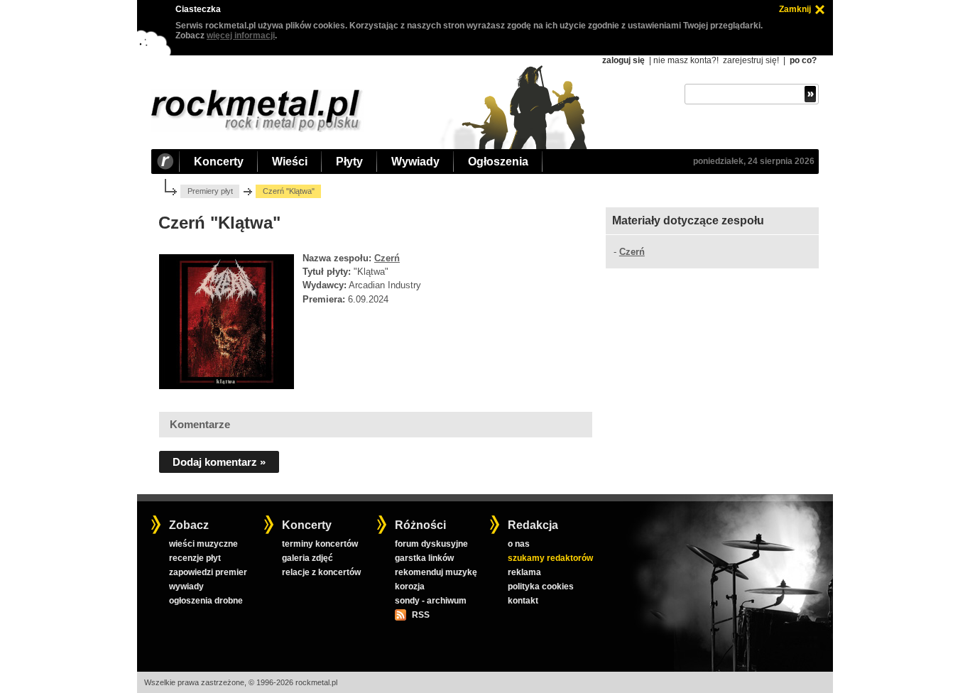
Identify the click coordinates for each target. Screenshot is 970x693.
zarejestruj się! (751, 60)
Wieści (289, 161)
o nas (519, 544)
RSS (420, 615)
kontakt (523, 601)
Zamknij (795, 9)
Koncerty (219, 161)
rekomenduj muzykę (436, 572)
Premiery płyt (210, 191)
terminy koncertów (320, 544)
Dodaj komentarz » (219, 462)
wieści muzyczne (203, 544)
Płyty (349, 161)
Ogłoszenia (498, 161)
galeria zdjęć (307, 558)
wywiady (186, 586)
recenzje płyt (195, 558)
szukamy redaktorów (550, 558)
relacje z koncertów (321, 572)
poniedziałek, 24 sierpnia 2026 (753, 161)
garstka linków (424, 558)
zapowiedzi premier (208, 572)
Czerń (387, 258)
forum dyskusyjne (431, 544)
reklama (524, 572)
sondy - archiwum (431, 601)
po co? (803, 60)
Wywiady (415, 161)
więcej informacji (241, 35)
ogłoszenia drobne (206, 601)
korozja (410, 586)
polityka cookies (541, 586)
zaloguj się (623, 60)
